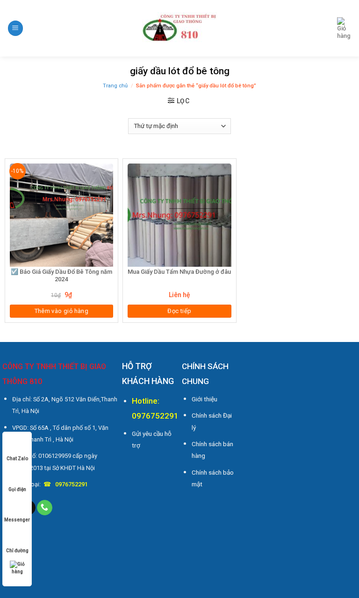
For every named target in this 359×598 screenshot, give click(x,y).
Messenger (17, 519)
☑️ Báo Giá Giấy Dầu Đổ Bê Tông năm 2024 (61, 275)
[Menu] (15, 28)
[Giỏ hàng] (344, 28)
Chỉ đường (17, 550)
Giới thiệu (204, 399)
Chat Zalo (17, 458)
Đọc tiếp (179, 310)
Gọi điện (17, 489)
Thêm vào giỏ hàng (62, 310)
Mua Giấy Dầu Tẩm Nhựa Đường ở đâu (179, 271)
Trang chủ (115, 86)
